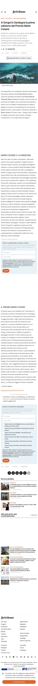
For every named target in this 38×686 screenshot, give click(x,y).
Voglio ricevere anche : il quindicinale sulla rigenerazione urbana (18, 433)
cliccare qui (7, 399)
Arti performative (6, 629)
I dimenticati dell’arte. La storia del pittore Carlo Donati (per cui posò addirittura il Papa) (23, 495)
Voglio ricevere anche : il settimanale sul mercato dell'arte (19, 429)
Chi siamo (4, 645)
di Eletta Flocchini (15, 572)
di (3, 49)
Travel (22, 648)
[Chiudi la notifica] (36, 671)
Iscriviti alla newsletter (19, 682)
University (23, 645)
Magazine (23, 624)
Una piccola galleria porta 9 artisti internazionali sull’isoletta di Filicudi (20, 569)
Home (2, 18)
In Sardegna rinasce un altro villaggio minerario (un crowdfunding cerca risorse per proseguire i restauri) (23, 486)
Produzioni (23, 650)
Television (4, 641)
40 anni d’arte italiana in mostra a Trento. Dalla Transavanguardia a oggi (23, 505)
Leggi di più (34, 515)
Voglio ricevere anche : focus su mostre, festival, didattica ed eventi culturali (19, 425)
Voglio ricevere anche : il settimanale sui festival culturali (18, 446)
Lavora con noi (5, 652)
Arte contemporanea (19, 18)
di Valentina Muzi (15, 582)
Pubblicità (4, 648)
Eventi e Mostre (24, 633)
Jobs (2, 639)
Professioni (4, 626)
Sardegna (24, 53)
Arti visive (9, 18)
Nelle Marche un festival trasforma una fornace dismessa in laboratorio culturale (23, 579)
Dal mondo (4, 636)
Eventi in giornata (25, 640)
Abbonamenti (24, 622)
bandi (7, 53)
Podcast (22, 629)
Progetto (13, 482)
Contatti (3, 650)
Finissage (22, 638)
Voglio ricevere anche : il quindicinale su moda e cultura (19, 438)
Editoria (3, 631)
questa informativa (6, 265)
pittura (15, 53)
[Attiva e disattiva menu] (2, 12)
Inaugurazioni (24, 636)
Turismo (3, 634)
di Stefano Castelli (15, 507)
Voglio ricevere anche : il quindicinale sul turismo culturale (18, 442)
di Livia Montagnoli (15, 489)
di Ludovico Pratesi (15, 497)
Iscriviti (6, 270)
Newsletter (23, 626)
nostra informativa (9, 262)
